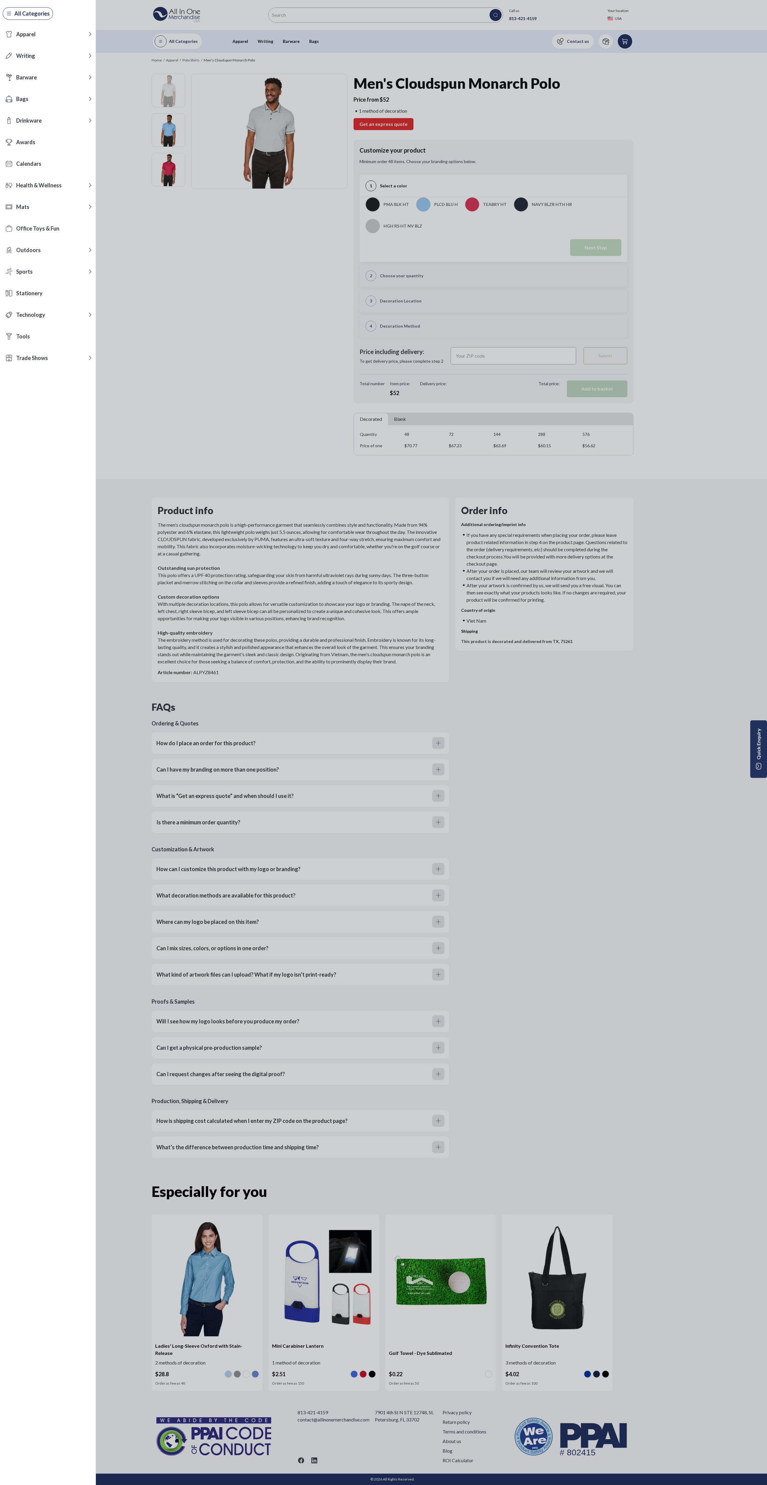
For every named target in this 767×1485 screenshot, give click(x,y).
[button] (90, 34)
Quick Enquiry (758, 744)
